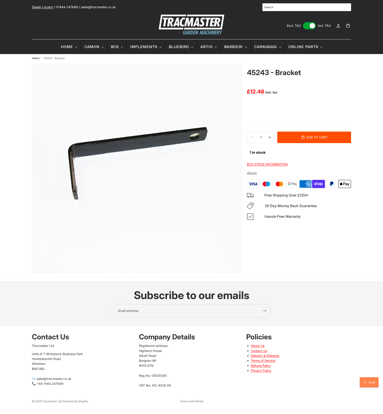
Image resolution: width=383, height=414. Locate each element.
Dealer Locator (42, 7)
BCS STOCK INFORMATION (267, 164)
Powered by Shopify (75, 401)
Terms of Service (263, 360)
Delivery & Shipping (265, 356)
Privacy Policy (261, 370)
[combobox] (306, 7)
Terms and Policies (191, 401)
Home (35, 58)
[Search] (345, 7)
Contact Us (259, 351)
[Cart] (348, 26)
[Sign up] (264, 310)
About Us (257, 346)
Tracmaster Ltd (51, 401)
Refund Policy (261, 365)
